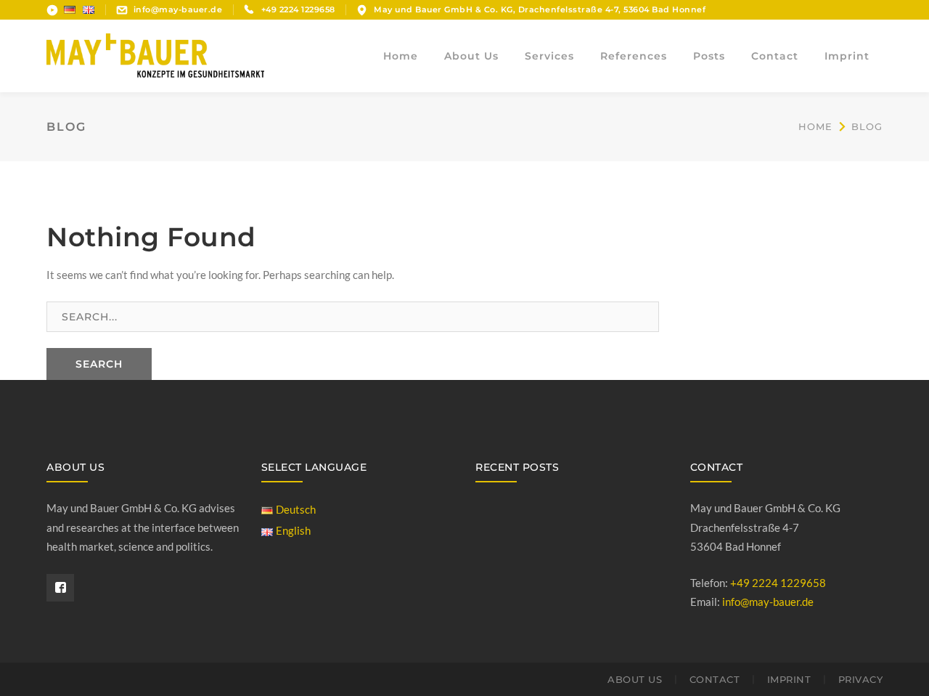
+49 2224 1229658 (778, 582)
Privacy (860, 679)
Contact (714, 679)
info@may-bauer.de (178, 9)
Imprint (789, 679)
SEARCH (99, 364)
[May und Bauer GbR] (155, 54)
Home (815, 126)
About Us (634, 679)
